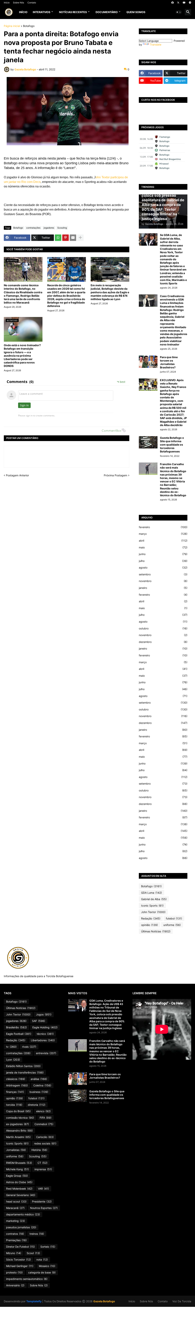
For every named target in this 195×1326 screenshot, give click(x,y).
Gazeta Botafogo (104, 1301)
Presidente (42, 1201)
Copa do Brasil (18, 1111)
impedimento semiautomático (26, 1278)
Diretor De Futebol (20, 1246)
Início (7, 2)
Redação (150, 918)
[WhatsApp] (58, 237)
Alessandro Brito (19, 1130)
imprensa (43, 1169)
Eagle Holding (45, 1027)
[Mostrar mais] (80, 237)
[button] (178, 12)
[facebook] (172, 2)
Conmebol (43, 1124)
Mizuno (13, 1253)
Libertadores (43, 1040)
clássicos (15, 1079)
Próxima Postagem (115, 475)
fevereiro (163, 527)
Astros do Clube (19, 1182)
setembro (163, 574)
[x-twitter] (178, 2)
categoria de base (42, 1272)
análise (39, 1079)
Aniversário (15, 1285)
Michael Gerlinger (19, 1266)
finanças (15, 1091)
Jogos (43, 1014)
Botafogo (28, 26)
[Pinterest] (65, 237)
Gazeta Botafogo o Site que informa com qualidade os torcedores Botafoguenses (172, 444)
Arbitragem (17, 1085)
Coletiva (42, 1085)
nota (42, 1259)
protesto (14, 1272)
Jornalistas (16, 1149)
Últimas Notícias (155, 931)
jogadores (49, 227)
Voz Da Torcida (181, 1301)
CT (42, 1162)
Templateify (34, 1301)
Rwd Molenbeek (19, 1188)
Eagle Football (18, 1033)
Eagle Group (17, 1175)
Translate (155, 44)
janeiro (163, 587)
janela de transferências (25, 1072)
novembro (163, 581)
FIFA (45, 1117)
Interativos (41, 12)
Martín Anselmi (18, 1137)
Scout (33, 1253)
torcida (14, 1104)
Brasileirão (16, 1027)
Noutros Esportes (44, 1208)
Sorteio (47, 1246)
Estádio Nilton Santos (23, 1066)
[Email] (73, 237)
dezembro (163, 641)
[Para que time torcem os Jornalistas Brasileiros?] (148, 361)
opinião (149, 924)
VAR (43, 1188)
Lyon (13, 1059)
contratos (15, 1233)
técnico (45, 1033)
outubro (163, 628)
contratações (33, 227)
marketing (15, 1220)
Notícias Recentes (73, 12)
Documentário (107, 12)
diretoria (36, 1104)
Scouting (62, 227)
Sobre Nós (18, 2)
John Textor (153, 912)
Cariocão (45, 1137)
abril (163, 540)
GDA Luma (151, 892)
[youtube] (184, 2)
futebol (174, 918)
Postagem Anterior (17, 475)
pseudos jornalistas (21, 1227)
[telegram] (190, 2)
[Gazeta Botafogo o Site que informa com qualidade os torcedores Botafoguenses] (148, 442)
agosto (163, 567)
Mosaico (47, 1266)
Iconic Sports (152, 905)
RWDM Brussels (19, 1162)
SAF (38, 1020)
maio (163, 547)
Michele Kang (17, 1169)
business (39, 1091)
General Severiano (20, 1195)
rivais (29, 1046)
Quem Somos (135, 12)
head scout (16, 1201)
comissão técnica (20, 1117)
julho (163, 560)
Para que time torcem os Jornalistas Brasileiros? (169, 362)
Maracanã (15, 1208)
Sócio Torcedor (18, 1259)
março (163, 533)
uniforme (172, 924)
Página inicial (12, 26)
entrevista (46, 1053)
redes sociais (45, 1143)
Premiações (16, 1240)
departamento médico (23, 1214)
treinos (37, 1233)
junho (163, 554)
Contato (31, 2)
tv (11, 1046)
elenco (43, 1111)
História (39, 1149)
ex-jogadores (17, 1124)
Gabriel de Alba (154, 899)
